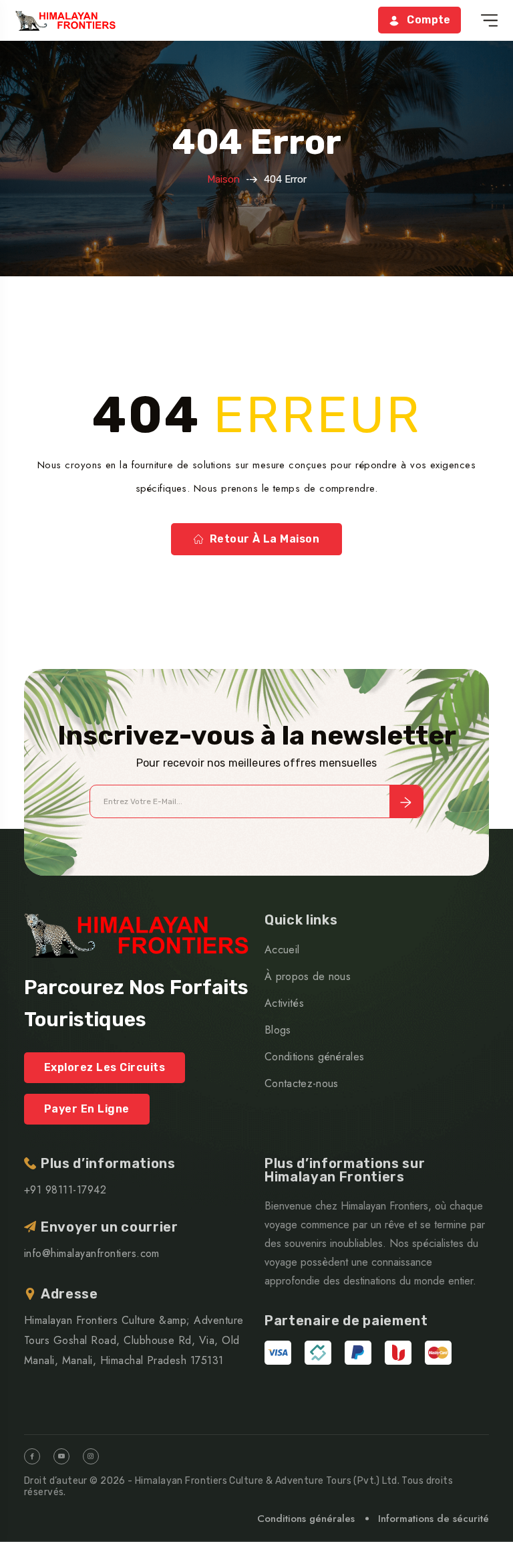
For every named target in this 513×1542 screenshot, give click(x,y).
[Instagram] (91, 1456)
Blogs (278, 1030)
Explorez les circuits (104, 1067)
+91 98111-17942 (65, 1189)
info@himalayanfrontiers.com (92, 1253)
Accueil (282, 949)
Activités (284, 1003)
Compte (429, 19)
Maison (223, 179)
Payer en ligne (87, 1108)
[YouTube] (61, 1456)
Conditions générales (314, 1056)
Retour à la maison (265, 539)
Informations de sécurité (433, 1518)
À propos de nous (308, 976)
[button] (489, 20)
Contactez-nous (301, 1083)
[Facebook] (32, 1456)
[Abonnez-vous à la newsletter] (406, 801)
